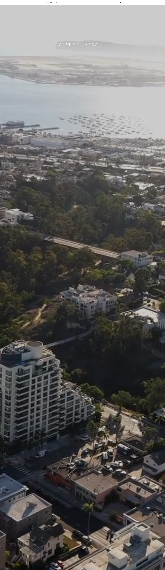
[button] (120, 2)
